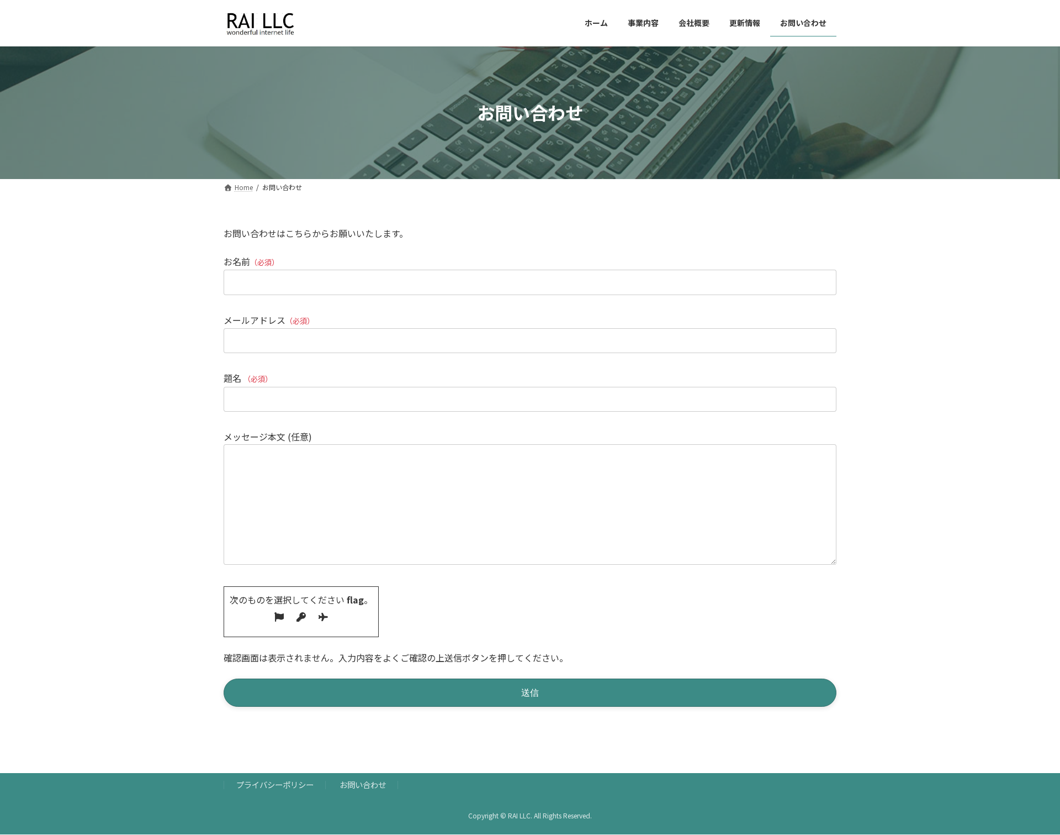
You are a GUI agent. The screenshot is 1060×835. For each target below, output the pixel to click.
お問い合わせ (363, 784)
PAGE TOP (1027, 799)
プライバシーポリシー (275, 784)
